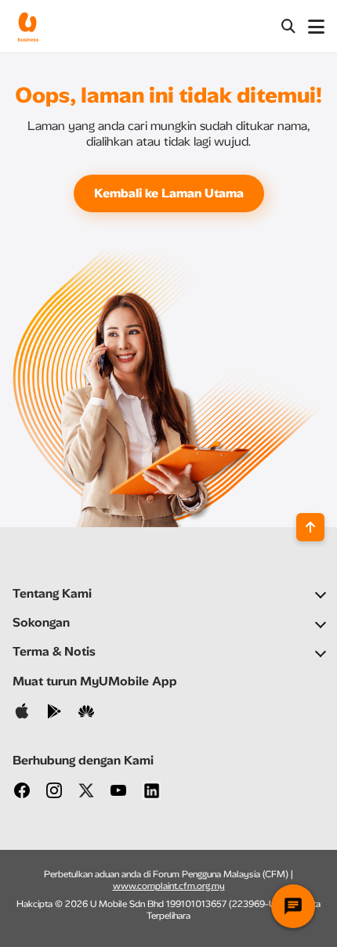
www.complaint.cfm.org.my (169, 885)
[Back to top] (310, 527)
